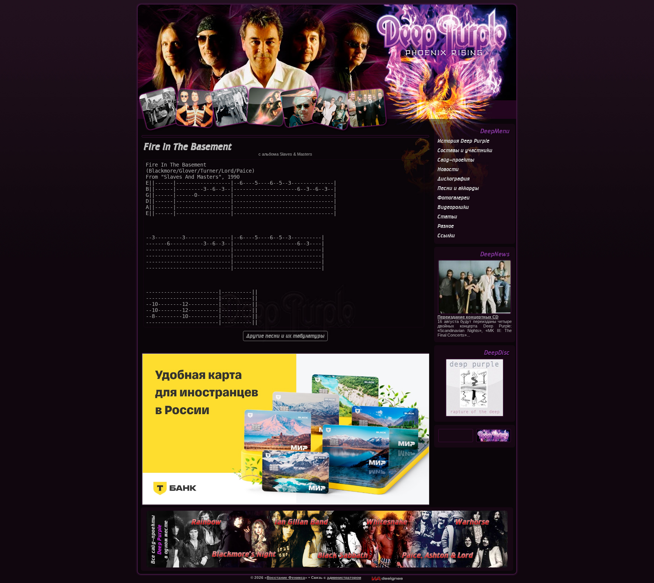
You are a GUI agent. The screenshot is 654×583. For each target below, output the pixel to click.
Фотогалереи (454, 198)
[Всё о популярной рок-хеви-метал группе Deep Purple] (327, 44)
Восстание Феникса (286, 577)
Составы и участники (465, 150)
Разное (446, 226)
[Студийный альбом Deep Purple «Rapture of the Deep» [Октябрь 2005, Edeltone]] (474, 416)
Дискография (454, 179)
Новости (448, 169)
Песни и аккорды (458, 188)
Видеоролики (453, 207)
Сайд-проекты (456, 160)
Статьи (447, 217)
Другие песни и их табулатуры (285, 336)
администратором (344, 577)
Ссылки (446, 235)
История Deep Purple (463, 141)
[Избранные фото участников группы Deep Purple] (263, 131)
